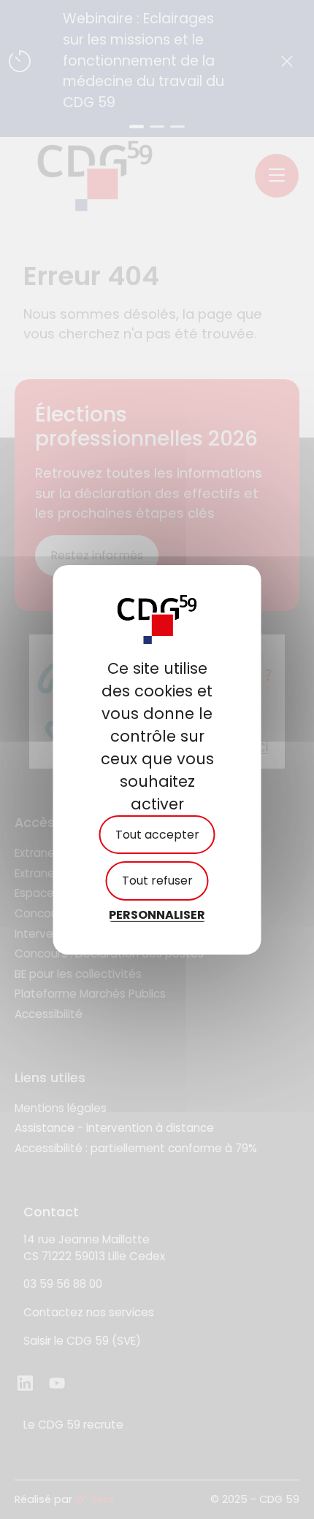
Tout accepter (157, 834)
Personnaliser (157, 914)
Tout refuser (157, 880)
